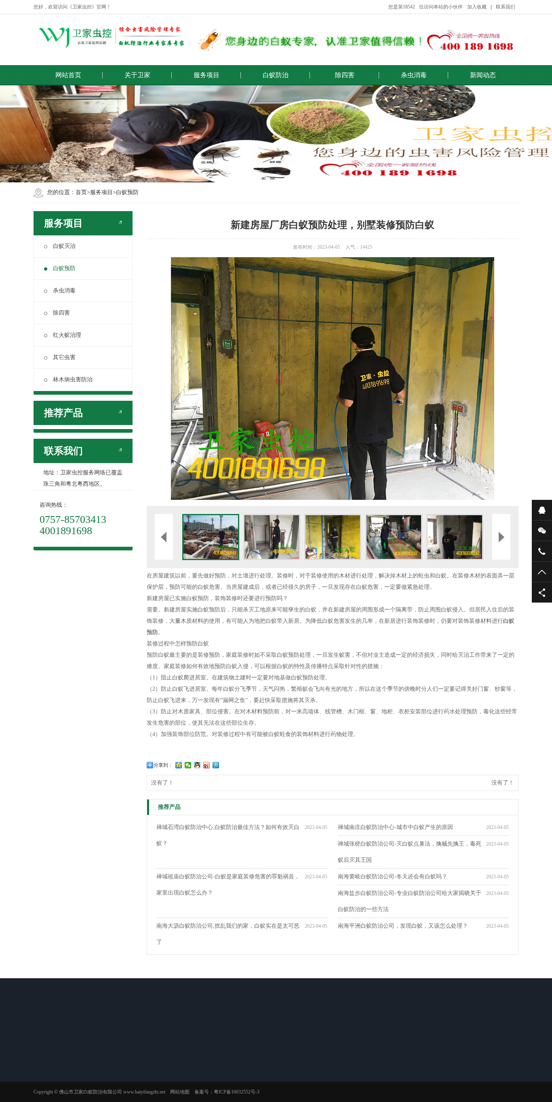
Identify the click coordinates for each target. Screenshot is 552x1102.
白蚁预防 (127, 192)
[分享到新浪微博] (206, 765)
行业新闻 (340, 1076)
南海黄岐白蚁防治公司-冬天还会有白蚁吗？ (392, 877)
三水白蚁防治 (174, 1097)
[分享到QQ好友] (197, 765)
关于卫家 (137, 75)
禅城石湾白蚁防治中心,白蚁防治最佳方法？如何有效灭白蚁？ (227, 835)
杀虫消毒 (414, 75)
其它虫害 (64, 357)
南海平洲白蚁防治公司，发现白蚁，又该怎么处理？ (403, 926)
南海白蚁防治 (174, 1076)
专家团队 (55, 1086)
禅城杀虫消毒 (288, 1076)
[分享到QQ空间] (178, 765)
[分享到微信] (188, 765)
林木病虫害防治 (73, 379)
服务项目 (206, 75)
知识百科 (340, 1065)
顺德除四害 (229, 1086)
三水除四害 (229, 1097)
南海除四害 (229, 1065)
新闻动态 (483, 75)
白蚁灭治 (64, 246)
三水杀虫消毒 (288, 1097)
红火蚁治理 (67, 335)
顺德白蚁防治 (174, 1086)
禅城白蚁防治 (174, 1065)
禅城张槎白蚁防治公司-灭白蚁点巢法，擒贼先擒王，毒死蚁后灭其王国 (409, 852)
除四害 (344, 75)
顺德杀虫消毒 (288, 1086)
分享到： (163, 765)
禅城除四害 (229, 1076)
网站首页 (68, 75)
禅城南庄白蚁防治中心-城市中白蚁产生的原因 (395, 827)
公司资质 (55, 1065)
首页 (81, 192)
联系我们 (505, 7)
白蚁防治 (276, 75)
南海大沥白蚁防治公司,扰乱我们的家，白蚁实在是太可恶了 (227, 934)
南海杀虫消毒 (288, 1065)
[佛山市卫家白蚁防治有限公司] (110, 36)
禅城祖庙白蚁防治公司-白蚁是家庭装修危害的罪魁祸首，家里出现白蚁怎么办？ (228, 885)
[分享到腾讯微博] (216, 765)
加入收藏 (477, 7)
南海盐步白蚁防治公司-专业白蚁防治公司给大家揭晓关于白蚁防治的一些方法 (409, 901)
